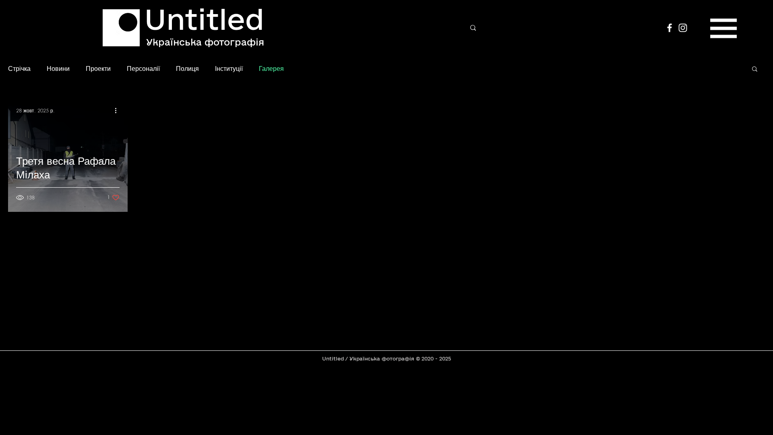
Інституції (229, 68)
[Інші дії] (118, 110)
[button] (723, 28)
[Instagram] (682, 27)
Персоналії (143, 68)
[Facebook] (669, 27)
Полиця (187, 68)
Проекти (98, 68)
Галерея (271, 68)
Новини (58, 68)
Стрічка (19, 68)
